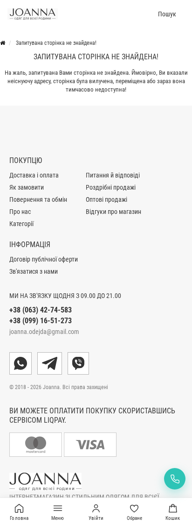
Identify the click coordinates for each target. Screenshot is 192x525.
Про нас (20, 211)
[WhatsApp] (20, 363)
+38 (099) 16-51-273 (40, 320)
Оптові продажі (106, 199)
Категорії (21, 223)
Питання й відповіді (113, 175)
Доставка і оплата (34, 175)
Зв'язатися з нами (33, 271)
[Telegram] (49, 363)
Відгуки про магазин (113, 211)
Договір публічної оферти (43, 259)
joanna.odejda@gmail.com (44, 331)
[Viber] (78, 363)
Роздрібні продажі (111, 187)
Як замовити (26, 187)
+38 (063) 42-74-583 (40, 309)
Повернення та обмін (38, 199)
